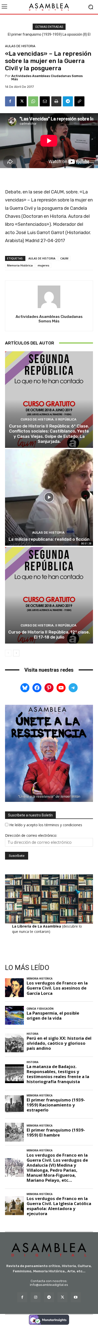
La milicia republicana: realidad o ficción (49, 539)
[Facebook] (10, 101)
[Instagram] (35, 1297)
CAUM (64, 258)
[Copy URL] (79, 101)
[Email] (45, 101)
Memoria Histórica (20, 265)
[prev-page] (8, 653)
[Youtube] (76, 1297)
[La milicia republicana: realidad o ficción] (49, 497)
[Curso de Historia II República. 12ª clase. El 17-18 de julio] (49, 595)
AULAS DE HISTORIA (20, 46)
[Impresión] (56, 101)
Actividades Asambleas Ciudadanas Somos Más (47, 77)
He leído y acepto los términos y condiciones (45, 824)
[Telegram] (68, 101)
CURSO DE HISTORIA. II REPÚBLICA (48, 419)
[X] (22, 101)
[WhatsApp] (33, 101)
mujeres (43, 265)
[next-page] (16, 653)
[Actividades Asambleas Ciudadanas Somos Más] (49, 297)
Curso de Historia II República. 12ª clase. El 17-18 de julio (49, 635)
